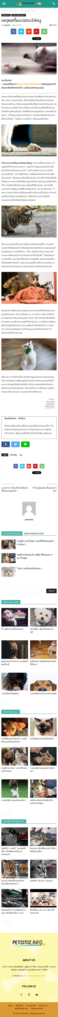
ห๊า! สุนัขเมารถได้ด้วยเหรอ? (12, 629)
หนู (21, 455)
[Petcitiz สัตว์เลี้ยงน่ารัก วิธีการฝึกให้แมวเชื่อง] (43, 836)
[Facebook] (21, 995)
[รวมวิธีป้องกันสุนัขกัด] (14, 682)
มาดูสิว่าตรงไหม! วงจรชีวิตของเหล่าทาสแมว (14, 769)
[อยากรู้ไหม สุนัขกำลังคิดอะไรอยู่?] (43, 617)
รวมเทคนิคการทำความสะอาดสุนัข (43, 693)
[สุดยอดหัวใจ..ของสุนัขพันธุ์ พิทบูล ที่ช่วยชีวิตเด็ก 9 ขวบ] (14, 898)
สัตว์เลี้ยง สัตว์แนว (21, 1008)
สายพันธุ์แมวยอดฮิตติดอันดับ (42, 738)
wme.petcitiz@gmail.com (34, 975)
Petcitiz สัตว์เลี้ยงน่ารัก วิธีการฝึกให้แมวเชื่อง (43, 850)
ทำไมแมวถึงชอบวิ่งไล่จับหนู (28, 84)
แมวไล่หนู (13, 455)
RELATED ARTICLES (12, 534)
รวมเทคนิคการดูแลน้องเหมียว (13, 800)
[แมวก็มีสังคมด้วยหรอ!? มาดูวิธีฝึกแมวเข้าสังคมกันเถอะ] (14, 727)
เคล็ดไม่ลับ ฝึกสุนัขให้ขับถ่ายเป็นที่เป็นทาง (43, 663)
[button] (54, 4)
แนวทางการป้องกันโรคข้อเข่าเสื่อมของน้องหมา (14, 489)
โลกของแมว (6, 15)
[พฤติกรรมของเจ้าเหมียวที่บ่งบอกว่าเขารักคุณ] (8, 558)
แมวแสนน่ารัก (31, 1005)
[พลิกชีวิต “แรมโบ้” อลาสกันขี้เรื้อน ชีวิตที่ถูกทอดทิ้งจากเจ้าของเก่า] (14, 836)
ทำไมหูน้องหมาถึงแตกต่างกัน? (45, 489)
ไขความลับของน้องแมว (29, 568)
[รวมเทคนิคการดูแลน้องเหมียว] (14, 788)
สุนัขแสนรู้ (19, 1005)
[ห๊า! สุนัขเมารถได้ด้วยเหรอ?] (14, 617)
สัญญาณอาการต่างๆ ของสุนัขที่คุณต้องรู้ (14, 663)
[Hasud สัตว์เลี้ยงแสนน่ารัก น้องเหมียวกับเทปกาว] (14, 869)
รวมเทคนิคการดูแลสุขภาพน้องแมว (42, 769)
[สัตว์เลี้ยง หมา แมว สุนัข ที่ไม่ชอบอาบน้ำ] (43, 898)
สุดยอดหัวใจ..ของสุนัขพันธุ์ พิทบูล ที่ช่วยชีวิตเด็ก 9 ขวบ (13, 911)
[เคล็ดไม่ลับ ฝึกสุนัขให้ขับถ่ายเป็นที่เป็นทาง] (43, 649)
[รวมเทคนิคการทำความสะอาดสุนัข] (43, 682)
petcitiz (7, 25)
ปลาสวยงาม (43, 1005)
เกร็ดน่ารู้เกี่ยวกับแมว (18, 15)
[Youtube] (37, 995)
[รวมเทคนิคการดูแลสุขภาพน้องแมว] (43, 756)
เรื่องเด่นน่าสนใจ (37, 1008)
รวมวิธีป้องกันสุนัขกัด (10, 693)
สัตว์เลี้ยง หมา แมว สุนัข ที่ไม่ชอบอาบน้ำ (42, 911)
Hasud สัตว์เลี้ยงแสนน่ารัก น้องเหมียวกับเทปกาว (12, 882)
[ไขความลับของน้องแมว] (8, 572)
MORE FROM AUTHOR (34, 534)
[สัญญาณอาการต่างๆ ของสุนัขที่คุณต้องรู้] (14, 649)
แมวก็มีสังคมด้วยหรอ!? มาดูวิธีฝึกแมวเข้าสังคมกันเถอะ (14, 740)
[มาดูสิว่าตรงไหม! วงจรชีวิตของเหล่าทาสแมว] (8, 544)
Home (3, 10)
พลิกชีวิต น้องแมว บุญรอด (41, 880)
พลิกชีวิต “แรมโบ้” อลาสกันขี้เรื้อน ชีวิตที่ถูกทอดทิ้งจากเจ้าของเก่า (13, 851)
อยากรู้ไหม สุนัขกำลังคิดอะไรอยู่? (41, 630)
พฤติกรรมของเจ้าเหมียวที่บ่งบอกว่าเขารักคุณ (41, 802)
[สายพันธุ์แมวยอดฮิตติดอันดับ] (43, 727)
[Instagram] (29, 995)
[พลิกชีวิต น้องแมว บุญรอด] (43, 869)
